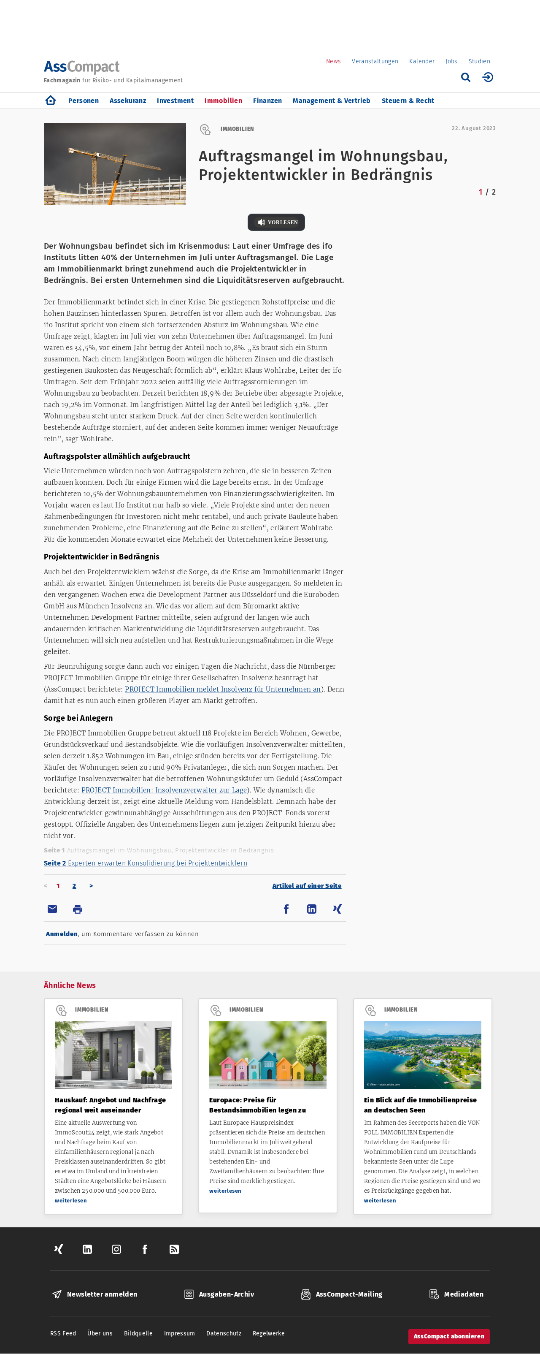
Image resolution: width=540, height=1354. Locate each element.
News (333, 61)
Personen (83, 101)
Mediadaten (463, 1294)
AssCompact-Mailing (349, 1294)
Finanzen (267, 101)
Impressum (179, 1333)
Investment (175, 101)
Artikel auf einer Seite (307, 886)
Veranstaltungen (375, 61)
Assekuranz (128, 101)
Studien (479, 61)
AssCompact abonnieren (449, 1336)
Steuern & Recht (408, 101)
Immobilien (223, 101)
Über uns (100, 1333)
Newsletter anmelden (102, 1294)
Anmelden (62, 934)
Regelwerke (269, 1333)
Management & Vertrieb (331, 101)
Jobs (451, 61)
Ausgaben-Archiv (226, 1294)
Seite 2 (145, 863)
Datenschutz (223, 1333)
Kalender (422, 61)
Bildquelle (138, 1333)
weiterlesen (71, 1200)
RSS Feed (63, 1333)
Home (50, 101)
